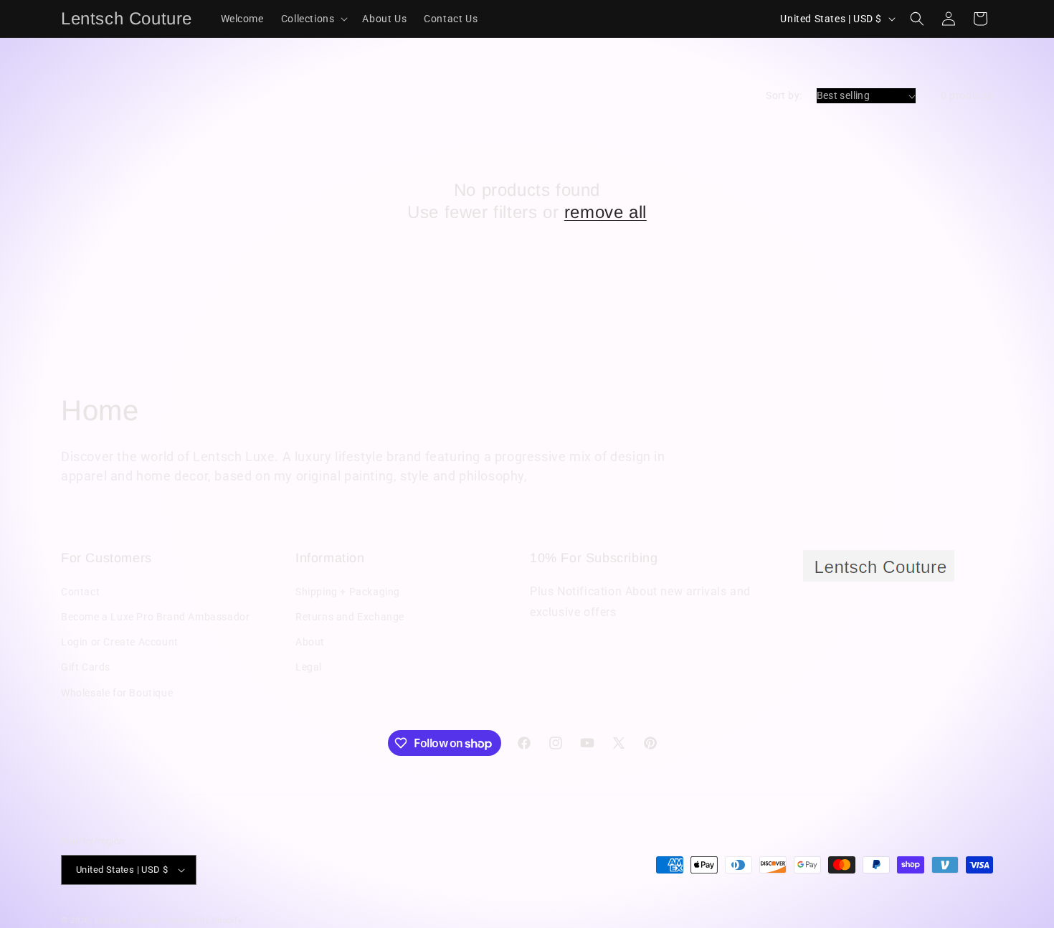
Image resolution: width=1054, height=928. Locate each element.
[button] (313, 19)
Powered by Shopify (202, 920)
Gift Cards (85, 667)
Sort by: (784, 95)
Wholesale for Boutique (117, 693)
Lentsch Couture (128, 920)
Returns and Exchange (349, 616)
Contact (80, 591)
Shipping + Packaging (347, 591)
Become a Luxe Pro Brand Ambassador (155, 616)
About (310, 642)
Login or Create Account (120, 642)
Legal (308, 667)
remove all (605, 212)
